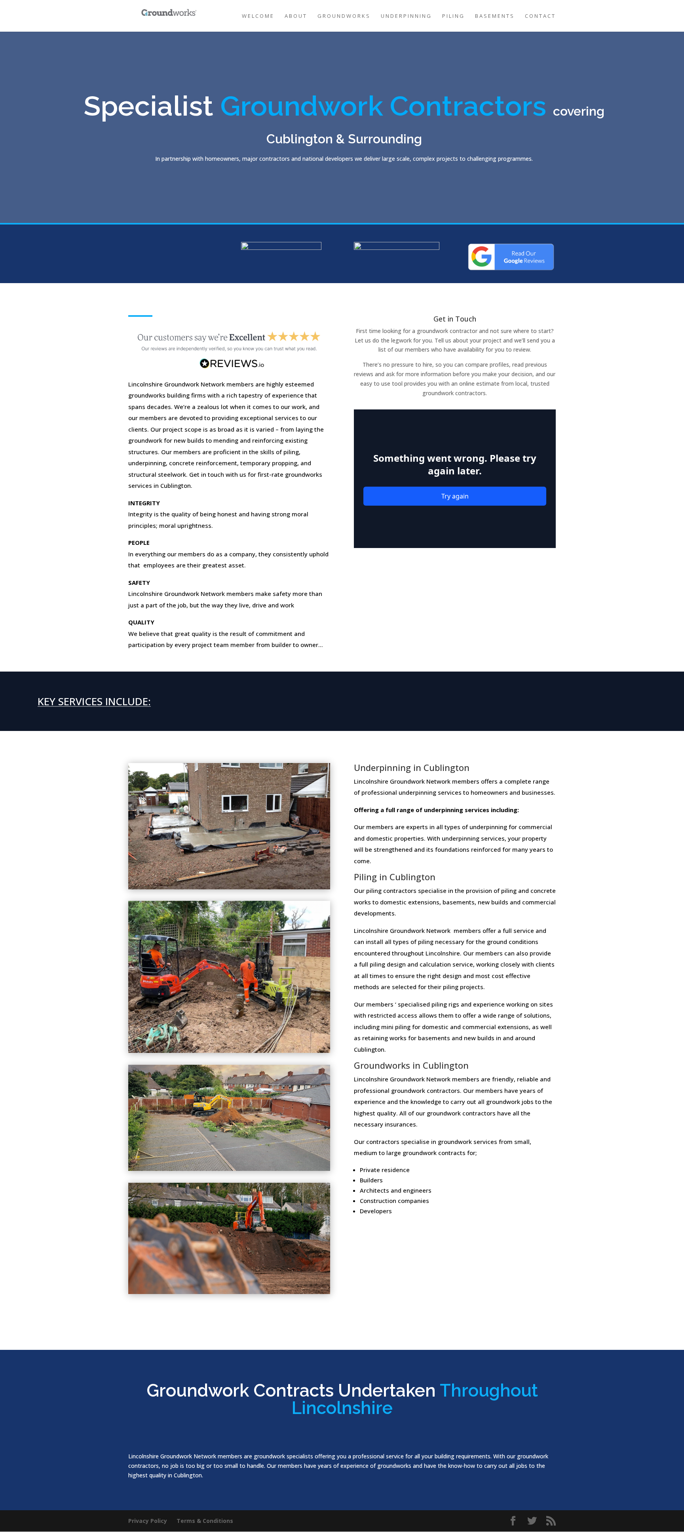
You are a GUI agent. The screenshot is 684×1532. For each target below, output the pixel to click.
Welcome (258, 16)
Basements (495, 16)
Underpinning (406, 16)
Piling (453, 16)
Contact (540, 16)
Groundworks (343, 16)
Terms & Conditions (205, 1520)
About (296, 16)
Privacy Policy (147, 1520)
